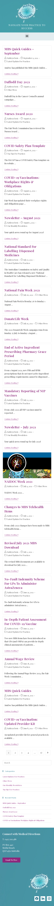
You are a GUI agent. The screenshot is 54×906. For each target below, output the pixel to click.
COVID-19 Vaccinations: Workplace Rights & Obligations (21, 181)
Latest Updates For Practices (18, 61)
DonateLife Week (16, 319)
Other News (12, 90)
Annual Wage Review (19, 659)
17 (41, 752)
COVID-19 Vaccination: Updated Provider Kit (21, 721)
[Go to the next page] (47, 752)
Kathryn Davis (12, 58)
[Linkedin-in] (43, 898)
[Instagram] (49, 898)
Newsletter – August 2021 (22, 218)
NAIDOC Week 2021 (18, 481)
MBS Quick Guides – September (19, 51)
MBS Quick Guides (17, 691)
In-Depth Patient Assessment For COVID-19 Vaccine (25, 621)
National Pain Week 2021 (22, 290)
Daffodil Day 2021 (17, 82)
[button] (27, 36)
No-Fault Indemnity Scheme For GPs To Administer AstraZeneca (24, 583)
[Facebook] (36, 898)
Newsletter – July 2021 (20, 427)
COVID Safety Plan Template (24, 146)
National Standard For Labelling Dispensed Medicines (20, 250)
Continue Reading (11, 74)
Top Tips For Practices (16, 154)
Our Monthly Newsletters (17, 226)
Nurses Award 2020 (18, 114)
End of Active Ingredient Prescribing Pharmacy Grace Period (25, 351)
